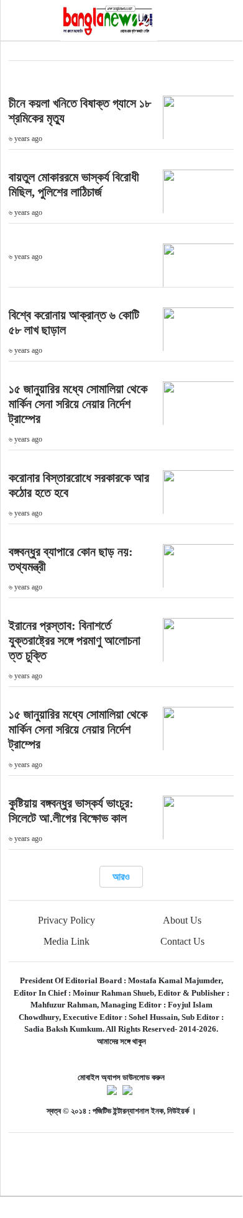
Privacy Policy (66, 920)
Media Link (66, 941)
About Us (182, 920)
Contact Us (182, 941)
